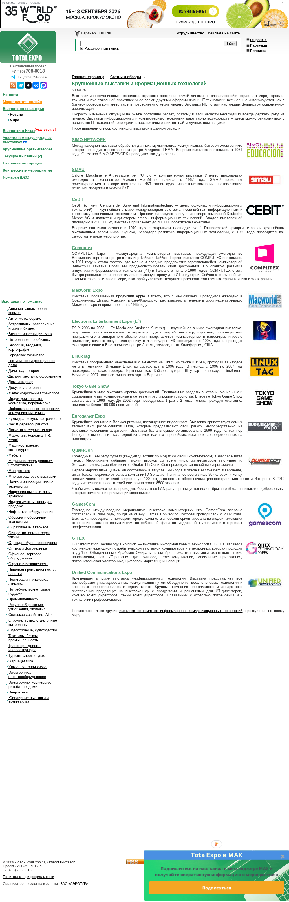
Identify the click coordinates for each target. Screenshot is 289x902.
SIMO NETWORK (89, 139)
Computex (82, 247)
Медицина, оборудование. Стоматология (30, 463)
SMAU (78, 169)
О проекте (258, 40)
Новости (10, 95)
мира (14, 120)
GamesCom (83, 504)
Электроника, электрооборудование (27, 674)
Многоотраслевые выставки (32, 476)
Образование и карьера (28, 527)
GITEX (78, 538)
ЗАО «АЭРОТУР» (74, 884)
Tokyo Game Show (90, 386)
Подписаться (216, 887)
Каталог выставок (61, 862)
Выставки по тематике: (22, 301)
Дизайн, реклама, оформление (34, 376)
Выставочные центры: (23, 109)
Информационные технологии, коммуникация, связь (34, 411)
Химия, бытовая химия (27, 667)
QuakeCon (82, 450)
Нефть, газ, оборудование (30, 512)
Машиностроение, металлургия (23, 447)
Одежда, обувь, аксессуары (32, 543)
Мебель (15, 455)
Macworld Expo (87, 290)
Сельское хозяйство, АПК (30, 615)
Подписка (258, 51)
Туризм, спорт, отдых (26, 655)
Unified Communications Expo (102, 572)
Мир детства (19, 471)
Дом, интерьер (20, 382)
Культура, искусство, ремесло (34, 418)
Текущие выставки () (22, 156)
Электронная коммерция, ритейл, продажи (29, 684)
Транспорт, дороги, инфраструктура (24, 648)
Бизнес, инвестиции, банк (30, 334)
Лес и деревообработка (28, 424)
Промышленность (23, 599)
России (16, 114)
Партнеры (258, 45)
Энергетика (18, 692)
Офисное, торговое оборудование (24, 556)
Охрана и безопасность (28, 564)
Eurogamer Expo (88, 416)
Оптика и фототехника (27, 548)
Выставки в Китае (19, 131)
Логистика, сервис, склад (30, 430)
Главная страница (88, 77)
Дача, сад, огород (23, 370)
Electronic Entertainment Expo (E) (106, 321)
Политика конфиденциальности (28, 877)
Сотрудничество (189, 33)
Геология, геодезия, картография (25, 347)
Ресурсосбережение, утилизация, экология (26, 607)
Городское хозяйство (26, 355)
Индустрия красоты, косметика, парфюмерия (29, 401)
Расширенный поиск (101, 48)
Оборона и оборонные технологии (27, 519)
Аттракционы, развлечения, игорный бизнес (32, 326)
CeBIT (78, 199)
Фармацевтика (20, 661)
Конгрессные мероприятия (27, 170)
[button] (216, 854)
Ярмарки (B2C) (16, 177)
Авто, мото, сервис (24, 318)
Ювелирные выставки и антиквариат (28, 700)
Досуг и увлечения (24, 387)
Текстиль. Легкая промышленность (23, 638)
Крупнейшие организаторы (27, 149)
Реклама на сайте (224, 33)
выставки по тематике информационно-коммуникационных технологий (180, 611)
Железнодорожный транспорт (33, 393)
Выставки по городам (23, 163)
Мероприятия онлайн (22, 102)
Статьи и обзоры (125, 77)
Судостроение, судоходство (32, 630)
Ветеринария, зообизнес (29, 339)
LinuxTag (81, 356)
